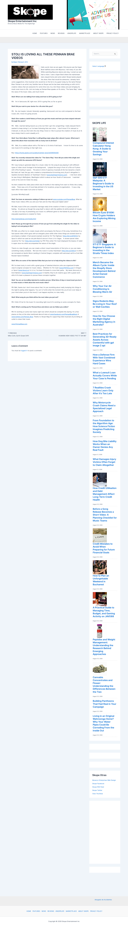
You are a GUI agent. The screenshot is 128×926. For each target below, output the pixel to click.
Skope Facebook (98, 784)
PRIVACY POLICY (96, 911)
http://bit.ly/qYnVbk (32, 241)
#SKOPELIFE (60, 911)
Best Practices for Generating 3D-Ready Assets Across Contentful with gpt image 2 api (104, 340)
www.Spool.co (24, 271)
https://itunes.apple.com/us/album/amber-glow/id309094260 (37, 153)
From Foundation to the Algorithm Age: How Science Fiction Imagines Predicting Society (104, 427)
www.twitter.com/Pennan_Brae (22, 317)
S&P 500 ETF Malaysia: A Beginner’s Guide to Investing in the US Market (103, 184)
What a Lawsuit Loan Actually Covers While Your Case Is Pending (105, 376)
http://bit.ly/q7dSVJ (69, 251)
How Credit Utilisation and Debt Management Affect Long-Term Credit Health (104, 494)
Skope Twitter (97, 791)
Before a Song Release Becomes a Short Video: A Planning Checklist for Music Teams (105, 515)
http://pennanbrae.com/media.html (24, 219)
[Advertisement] (106, 832)
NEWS (44, 911)
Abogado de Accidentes (103, 900)
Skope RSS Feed (98, 787)
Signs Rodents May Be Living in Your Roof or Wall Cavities (105, 304)
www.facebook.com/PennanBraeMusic (63, 315)
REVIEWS (51, 911)
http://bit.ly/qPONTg (70, 236)
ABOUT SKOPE (83, 911)
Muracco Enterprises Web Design (104, 781)
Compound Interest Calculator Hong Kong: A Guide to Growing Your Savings (103, 149)
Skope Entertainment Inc (22, 21)
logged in (24, 351)
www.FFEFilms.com (66, 268)
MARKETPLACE (71, 911)
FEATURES (36, 911)
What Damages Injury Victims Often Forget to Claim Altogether (104, 462)
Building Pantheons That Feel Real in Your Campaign (104, 704)
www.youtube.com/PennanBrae (64, 200)
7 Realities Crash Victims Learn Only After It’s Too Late (103, 391)
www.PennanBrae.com (19, 324)
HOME (29, 911)
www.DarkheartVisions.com (57, 175)
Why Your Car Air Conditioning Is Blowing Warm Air (102, 289)
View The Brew (97, 794)
